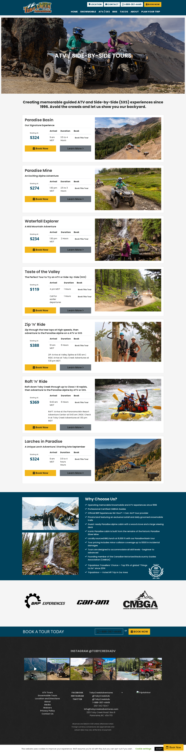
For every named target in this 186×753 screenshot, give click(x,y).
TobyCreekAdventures (101, 692)
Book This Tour (81, 137)
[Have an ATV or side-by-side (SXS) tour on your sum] (35, 669)
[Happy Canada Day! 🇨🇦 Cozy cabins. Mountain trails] (151, 669)
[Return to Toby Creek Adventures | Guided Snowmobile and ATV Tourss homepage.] (37, 7)
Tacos (124, 11)
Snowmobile (88, 11)
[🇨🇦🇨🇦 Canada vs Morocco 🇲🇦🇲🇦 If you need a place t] (104, 669)
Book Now (41, 148)
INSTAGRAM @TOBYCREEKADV (93, 651)
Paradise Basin (39, 120)
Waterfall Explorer (42, 221)
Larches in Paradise (43, 441)
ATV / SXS (104, 11)
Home (74, 11)
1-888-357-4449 (132, 4)
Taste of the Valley (42, 271)
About (135, 11)
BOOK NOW (154, 4)
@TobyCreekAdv (101, 695)
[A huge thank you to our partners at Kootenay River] (127, 669)
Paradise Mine (38, 170)
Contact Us (47, 713)
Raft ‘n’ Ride (36, 381)
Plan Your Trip (150, 11)
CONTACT (112, 4)
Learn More (74, 148)
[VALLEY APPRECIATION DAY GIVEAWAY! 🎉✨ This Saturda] (58, 669)
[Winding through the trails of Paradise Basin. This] (81, 669)
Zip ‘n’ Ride (35, 324)
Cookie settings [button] (143, 748)
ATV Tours (47, 692)
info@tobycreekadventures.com (101, 709)
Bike (114, 11)
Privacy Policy (47, 710)
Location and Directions (47, 698)
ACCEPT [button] (159, 749)
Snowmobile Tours (47, 695)
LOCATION (96, 4)
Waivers (47, 707)
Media (47, 704)
